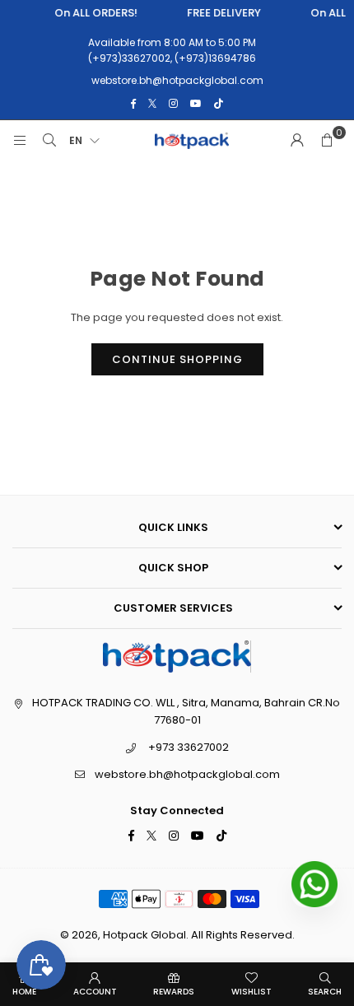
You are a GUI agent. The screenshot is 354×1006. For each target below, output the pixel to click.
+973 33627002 (188, 747)
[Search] (49, 141)
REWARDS (173, 991)
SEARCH (325, 991)
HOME (24, 991)
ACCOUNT (95, 991)
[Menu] (20, 141)
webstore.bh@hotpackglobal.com (187, 774)
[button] (327, 141)
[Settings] (297, 141)
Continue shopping (177, 359)
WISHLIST (251, 991)
